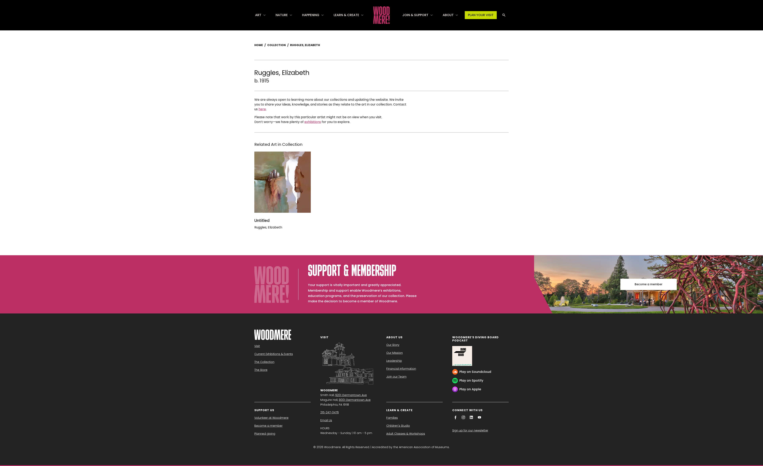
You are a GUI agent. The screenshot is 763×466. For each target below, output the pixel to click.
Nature (282, 15)
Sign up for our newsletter (470, 430)
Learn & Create (346, 15)
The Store (260, 369)
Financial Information (401, 368)
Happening (310, 15)
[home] (381, 15)
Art (258, 15)
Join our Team (396, 376)
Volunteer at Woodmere (271, 417)
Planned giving (264, 433)
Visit (257, 346)
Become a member (648, 284)
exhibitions (312, 122)
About (448, 15)
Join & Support (415, 15)
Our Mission (394, 352)
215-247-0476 (329, 412)
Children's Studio (398, 425)
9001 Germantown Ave (355, 400)
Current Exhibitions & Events (273, 354)
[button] (260, 15)
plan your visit (481, 15)
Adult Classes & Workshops (405, 433)
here (262, 109)
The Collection (264, 362)
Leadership (394, 360)
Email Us (326, 420)
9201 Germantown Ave (351, 395)
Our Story (392, 344)
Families (392, 417)
